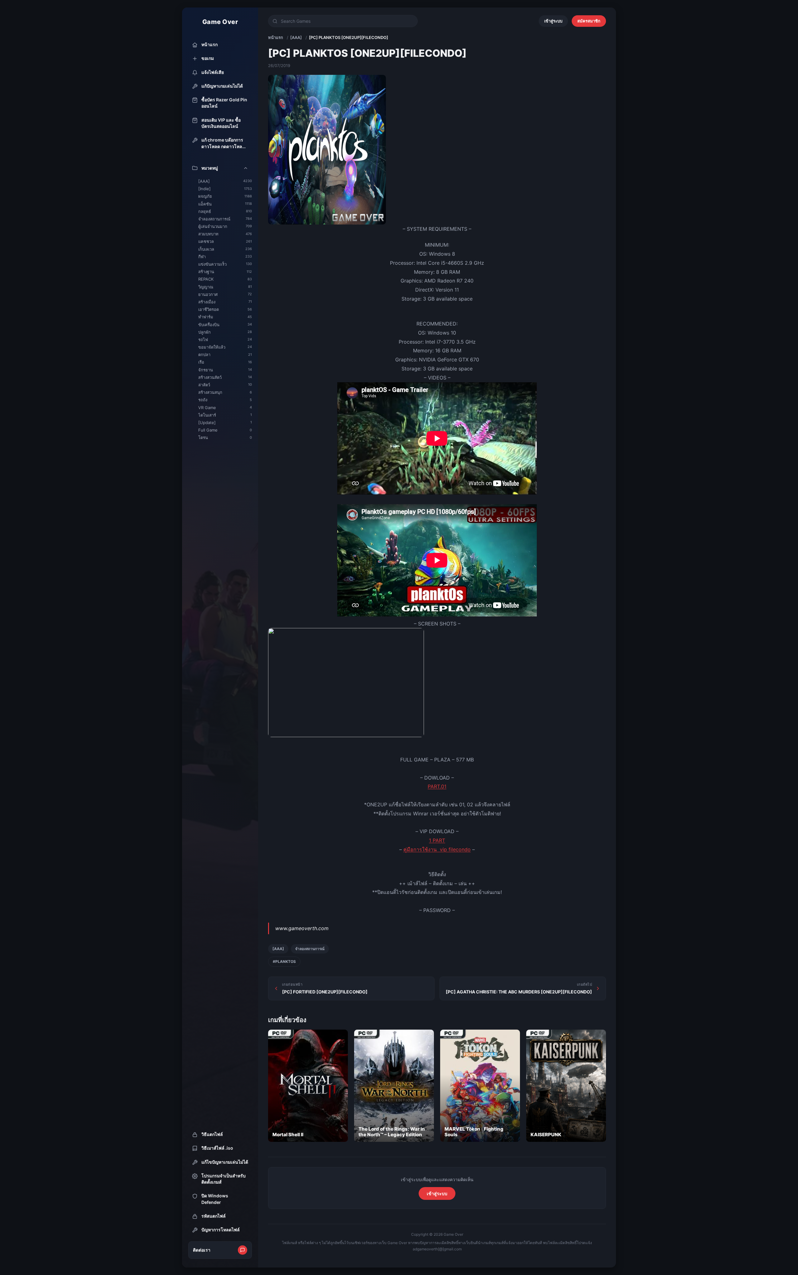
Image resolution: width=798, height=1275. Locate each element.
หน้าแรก (275, 37)
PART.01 (437, 786)
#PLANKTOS (284, 961)
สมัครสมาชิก (588, 20)
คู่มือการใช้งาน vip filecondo (437, 849)
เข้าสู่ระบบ (553, 20)
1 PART (437, 840)
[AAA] (296, 37)
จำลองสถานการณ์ (309, 948)
